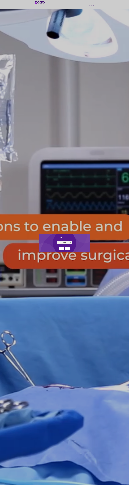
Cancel (67, 248)
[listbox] (64, 242)
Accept (61, 248)
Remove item (70, 242)
